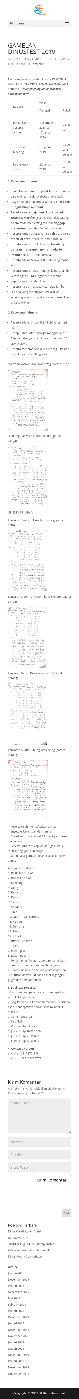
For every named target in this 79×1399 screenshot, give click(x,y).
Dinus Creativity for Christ (24, 1231)
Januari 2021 (16, 1348)
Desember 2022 (18, 1330)
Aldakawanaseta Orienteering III (29, 1250)
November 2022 (18, 1336)
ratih (17, 59)
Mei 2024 (14, 1298)
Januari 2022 (16, 1342)
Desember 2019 (18, 1355)
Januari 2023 (16, 1323)
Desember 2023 (18, 1317)
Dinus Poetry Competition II (26, 1256)
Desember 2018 (18, 1367)
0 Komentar (36, 64)
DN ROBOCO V (18, 1238)
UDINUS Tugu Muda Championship (31, 1244)
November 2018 (18, 1374)
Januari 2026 (16, 1273)
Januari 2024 (16, 1311)
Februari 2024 (17, 1304)
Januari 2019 (16, 1361)
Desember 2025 (18, 1279)
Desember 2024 (18, 1292)
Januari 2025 (16, 1286)
